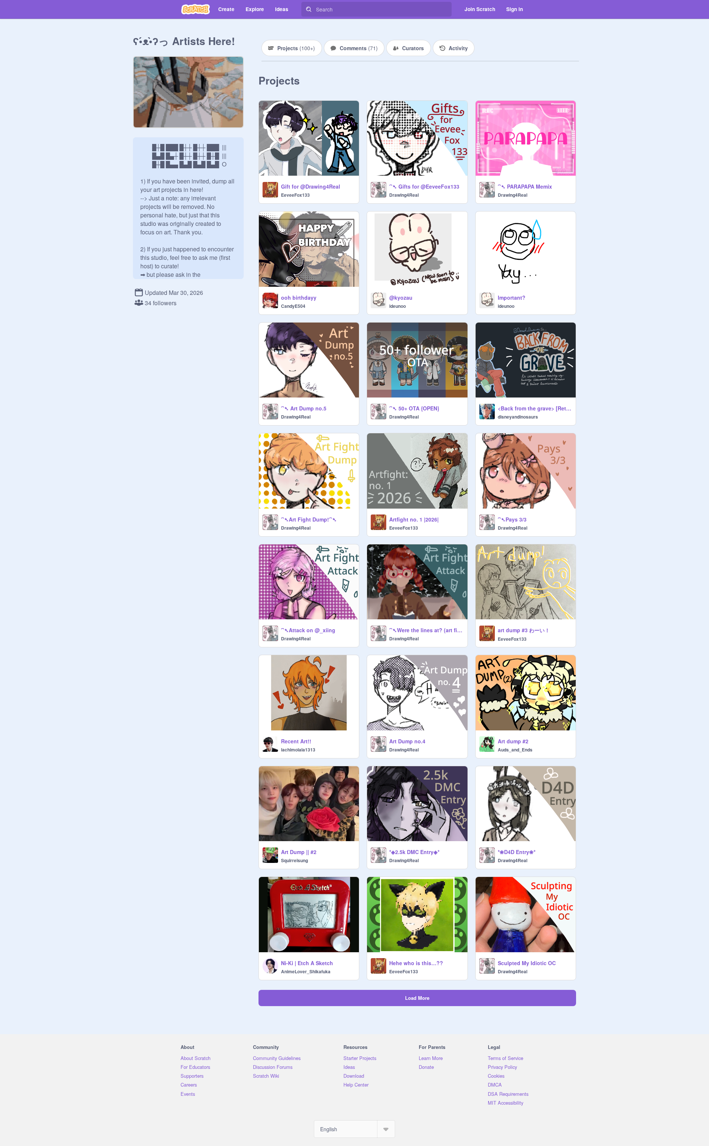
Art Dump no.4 (407, 741)
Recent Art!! (296, 741)
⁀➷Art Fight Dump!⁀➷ (309, 519)
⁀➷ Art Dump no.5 (303, 408)
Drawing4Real (404, 195)
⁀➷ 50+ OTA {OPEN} (414, 408)
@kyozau (400, 297)
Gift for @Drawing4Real (310, 186)
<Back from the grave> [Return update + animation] (534, 408)
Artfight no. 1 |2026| (414, 519)
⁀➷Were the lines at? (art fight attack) (426, 630)
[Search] (308, 9)
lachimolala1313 (298, 749)
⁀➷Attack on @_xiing (308, 630)
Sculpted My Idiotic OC (527, 963)
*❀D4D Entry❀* (516, 852)
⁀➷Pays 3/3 (512, 519)
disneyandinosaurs (518, 416)
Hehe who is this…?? (416, 963)
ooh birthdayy (298, 297)
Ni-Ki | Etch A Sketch (307, 963)
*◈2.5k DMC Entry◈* (414, 852)
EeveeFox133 (295, 195)
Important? (511, 297)
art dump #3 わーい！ (524, 630)
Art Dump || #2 (298, 852)
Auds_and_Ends (515, 749)
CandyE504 (293, 306)
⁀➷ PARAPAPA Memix (525, 186)
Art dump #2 (513, 741)
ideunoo (397, 306)
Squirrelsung (294, 860)
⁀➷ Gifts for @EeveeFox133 (424, 186)
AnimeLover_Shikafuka (305, 971)
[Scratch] (195, 9)
